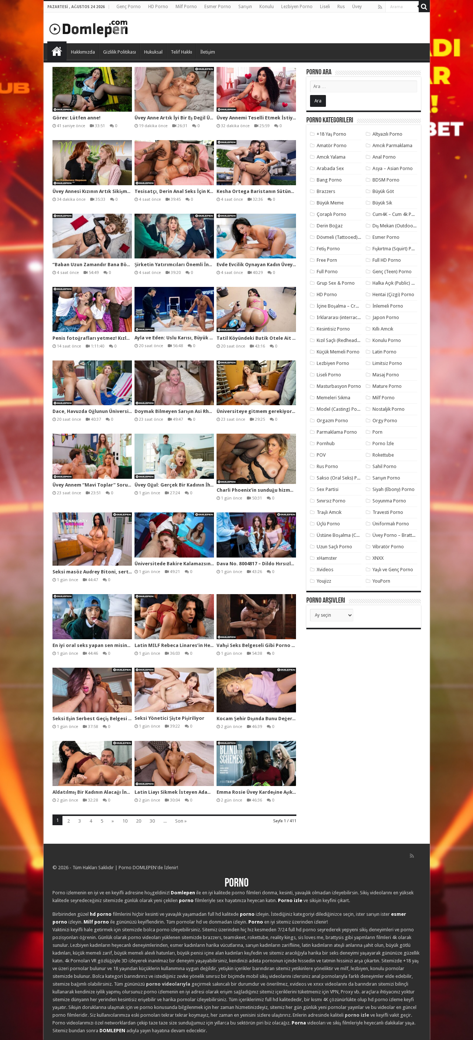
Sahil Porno (384, 466)
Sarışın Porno (386, 478)
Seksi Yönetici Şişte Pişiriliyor (169, 718)
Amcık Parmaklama (392, 145)
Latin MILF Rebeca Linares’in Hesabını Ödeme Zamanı (198, 645)
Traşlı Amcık (329, 512)
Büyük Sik (382, 203)
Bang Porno (329, 180)
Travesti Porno (387, 512)
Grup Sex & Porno (336, 283)
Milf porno (96, 922)
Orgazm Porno (332, 420)
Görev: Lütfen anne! (76, 118)
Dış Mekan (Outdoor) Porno (401, 225)
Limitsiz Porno (387, 363)
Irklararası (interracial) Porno (347, 317)
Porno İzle (383, 443)
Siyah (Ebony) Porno (393, 489)
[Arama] (424, 6)
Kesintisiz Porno (333, 329)
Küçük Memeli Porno (338, 352)
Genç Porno (128, 6)
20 (138, 821)
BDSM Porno (385, 180)
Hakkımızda (83, 52)
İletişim (207, 52)
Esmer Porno (217, 6)
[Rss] (380, 7)
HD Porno (158, 6)
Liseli (325, 6)
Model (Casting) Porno (340, 409)
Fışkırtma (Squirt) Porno (397, 248)
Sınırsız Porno (331, 501)
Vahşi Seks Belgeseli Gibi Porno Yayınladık (266, 645)
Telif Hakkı (181, 52)
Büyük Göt (383, 191)
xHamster (327, 558)
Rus (341, 6)
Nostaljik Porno (388, 409)
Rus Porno (327, 466)
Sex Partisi (327, 489)
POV (321, 455)
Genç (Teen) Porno (392, 271)
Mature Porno (387, 386)
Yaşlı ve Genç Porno (392, 569)
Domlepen (183, 892)
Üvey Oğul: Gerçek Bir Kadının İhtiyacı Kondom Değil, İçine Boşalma (214, 485)
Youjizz (324, 581)
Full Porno (327, 271)
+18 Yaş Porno (331, 134)
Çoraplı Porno (331, 214)
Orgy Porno (384, 420)
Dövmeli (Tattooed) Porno (344, 237)
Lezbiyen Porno (297, 6)
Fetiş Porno (328, 248)
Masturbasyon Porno (339, 386)
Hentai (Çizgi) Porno (393, 294)
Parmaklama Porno (337, 432)
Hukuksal (153, 52)
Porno (57, 51)
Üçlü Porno (328, 523)
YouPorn (381, 581)
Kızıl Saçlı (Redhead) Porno (344, 340)
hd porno (101, 914)
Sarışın (245, 6)
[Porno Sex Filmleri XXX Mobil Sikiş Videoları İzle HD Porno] (88, 27)
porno (186, 900)
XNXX (378, 558)
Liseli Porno (329, 374)
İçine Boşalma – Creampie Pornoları (354, 306)
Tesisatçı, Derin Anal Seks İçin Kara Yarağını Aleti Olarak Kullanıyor (214, 191)
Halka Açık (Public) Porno (398, 283)
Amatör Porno (332, 145)
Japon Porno (385, 317)
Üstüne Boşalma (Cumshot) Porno (352, 535)
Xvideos (325, 569)
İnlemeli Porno (387, 306)
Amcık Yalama (331, 157)
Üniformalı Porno (390, 523)
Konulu (266, 6)
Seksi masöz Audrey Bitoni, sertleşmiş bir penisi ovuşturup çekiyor (131, 572)
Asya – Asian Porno (392, 168)
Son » (181, 821)
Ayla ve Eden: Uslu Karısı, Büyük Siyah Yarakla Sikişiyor (198, 338)
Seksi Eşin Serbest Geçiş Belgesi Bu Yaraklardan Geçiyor (118, 718)
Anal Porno (384, 157)
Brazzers (326, 191)
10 (124, 821)
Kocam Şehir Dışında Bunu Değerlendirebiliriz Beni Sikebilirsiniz (291, 718)
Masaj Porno (385, 374)
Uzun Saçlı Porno (334, 546)
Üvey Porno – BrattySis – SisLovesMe (411, 535)
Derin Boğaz (330, 225)
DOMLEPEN (112, 1030)
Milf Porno (186, 6)
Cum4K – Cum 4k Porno (397, 214)
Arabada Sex (330, 168)
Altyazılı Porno (387, 134)
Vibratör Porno (388, 546)
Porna (299, 1023)
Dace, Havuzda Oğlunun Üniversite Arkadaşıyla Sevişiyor (118, 411)
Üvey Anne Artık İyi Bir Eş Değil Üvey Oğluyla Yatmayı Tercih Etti (209, 118)
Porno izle (290, 900)
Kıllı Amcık (382, 329)
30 (152, 821)
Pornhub (326, 443)
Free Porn (327, 260)
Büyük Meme (330, 203)
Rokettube (383, 455)
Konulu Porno (386, 340)
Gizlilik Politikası (119, 52)
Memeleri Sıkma (333, 397)
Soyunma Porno (389, 501)
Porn (377, 432)
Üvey (357, 6)
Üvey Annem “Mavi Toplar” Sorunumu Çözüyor (107, 485)
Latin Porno (384, 352)
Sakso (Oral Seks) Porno (342, 478)
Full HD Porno (386, 260)
